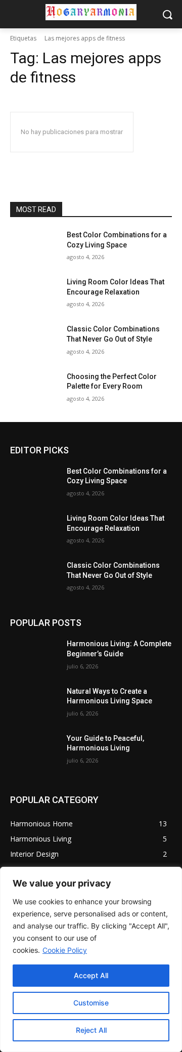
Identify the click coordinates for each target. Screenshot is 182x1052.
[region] (91, 959)
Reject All (91, 1030)
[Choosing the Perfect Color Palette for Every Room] (34, 389)
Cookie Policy (64, 950)
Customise (91, 1002)
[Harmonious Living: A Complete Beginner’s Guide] (34, 656)
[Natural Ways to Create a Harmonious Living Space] (34, 704)
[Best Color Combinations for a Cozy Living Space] (34, 247)
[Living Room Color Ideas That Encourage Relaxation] (34, 294)
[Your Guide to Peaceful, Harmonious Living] (34, 751)
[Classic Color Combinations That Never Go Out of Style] (34, 341)
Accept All (91, 975)
